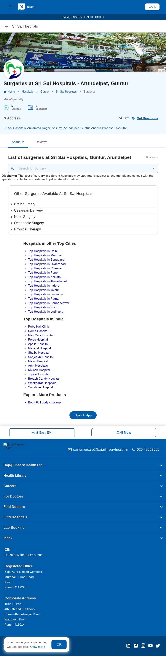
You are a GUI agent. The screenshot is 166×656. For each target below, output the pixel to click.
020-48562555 (148, 449)
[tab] (18, 142)
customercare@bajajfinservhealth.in (100, 449)
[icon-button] (6, 26)
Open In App (83, 415)
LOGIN (152, 6)
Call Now (124, 432)
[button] (83, 465)
